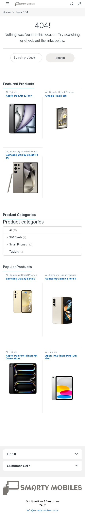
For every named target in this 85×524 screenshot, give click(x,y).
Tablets (13, 92)
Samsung (14, 151)
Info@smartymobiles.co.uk (43, 510)
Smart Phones (66, 92)
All (7, 92)
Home (6, 12)
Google (53, 92)
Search (71, 4)
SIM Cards (15, 237)
